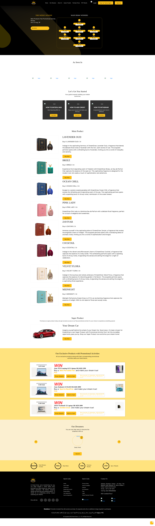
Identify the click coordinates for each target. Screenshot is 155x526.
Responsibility (66, 491)
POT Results (84, 3)
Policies (84, 487)
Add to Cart (71, 376)
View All (77, 453)
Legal (83, 493)
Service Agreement (67, 495)
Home (46, 3)
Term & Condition (86, 485)
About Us (60, 3)
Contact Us (66, 487)
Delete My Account (67, 489)
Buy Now (67, 156)
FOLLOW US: (34, 500)
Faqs (83, 491)
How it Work (66, 485)
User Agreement (67, 493)
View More (53, 115)
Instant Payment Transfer (87, 495)
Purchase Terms (76, 3)
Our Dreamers (53, 3)
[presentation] (35, 441)
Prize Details (59, 376)
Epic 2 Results (114, 466)
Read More (66, 466)
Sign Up (119, 3)
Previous (3, 27)
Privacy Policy (85, 483)
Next (151, 27)
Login (94, 3)
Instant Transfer (67, 3)
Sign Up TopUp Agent (105, 3)
